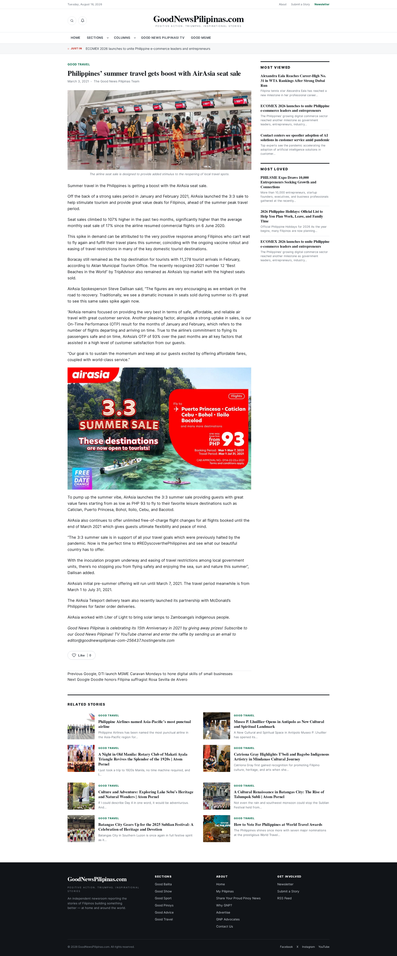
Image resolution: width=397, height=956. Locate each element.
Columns (122, 37)
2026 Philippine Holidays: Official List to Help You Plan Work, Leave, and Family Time (292, 216)
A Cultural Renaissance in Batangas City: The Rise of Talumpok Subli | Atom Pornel (279, 794)
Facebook (286, 946)
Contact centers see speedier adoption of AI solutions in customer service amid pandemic (295, 137)
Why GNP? (224, 905)
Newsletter (322, 4)
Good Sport (163, 898)
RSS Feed (284, 898)
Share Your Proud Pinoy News (238, 898)
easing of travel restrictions (92, 249)
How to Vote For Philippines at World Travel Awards (278, 824)
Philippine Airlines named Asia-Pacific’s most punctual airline (144, 724)
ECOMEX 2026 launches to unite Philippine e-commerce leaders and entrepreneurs (148, 48)
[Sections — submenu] (108, 37)
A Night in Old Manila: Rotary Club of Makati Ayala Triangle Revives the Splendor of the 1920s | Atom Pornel (142, 759)
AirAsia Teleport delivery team (103, 600)
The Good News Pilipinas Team (116, 81)
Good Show (163, 891)
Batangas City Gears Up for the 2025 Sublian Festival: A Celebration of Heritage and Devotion (145, 826)
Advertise (223, 912)
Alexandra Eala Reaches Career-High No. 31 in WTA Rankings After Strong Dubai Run (293, 80)
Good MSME (201, 37)
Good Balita (163, 884)
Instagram (308, 946)
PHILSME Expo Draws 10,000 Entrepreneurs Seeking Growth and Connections (288, 182)
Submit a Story (300, 4)
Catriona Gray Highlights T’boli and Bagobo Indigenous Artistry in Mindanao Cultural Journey (281, 756)
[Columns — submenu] (135, 37)
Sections (95, 37)
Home (75, 37)
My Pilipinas (225, 891)
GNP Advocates (228, 919)
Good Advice (164, 912)
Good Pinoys (164, 905)
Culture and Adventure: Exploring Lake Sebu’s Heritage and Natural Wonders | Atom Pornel (145, 794)
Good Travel (79, 64)
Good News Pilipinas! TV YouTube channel (113, 634)
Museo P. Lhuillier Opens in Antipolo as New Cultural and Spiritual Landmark (279, 724)
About (282, 4)
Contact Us (224, 926)
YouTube (323, 946)
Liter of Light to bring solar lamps (134, 617)
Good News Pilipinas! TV (162, 37)
